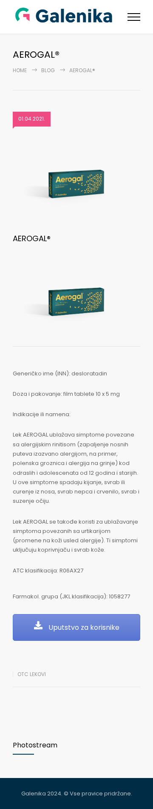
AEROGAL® (32, 238)
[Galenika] (70, 17)
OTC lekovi (31, 674)
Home (20, 70)
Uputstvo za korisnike (83, 627)
